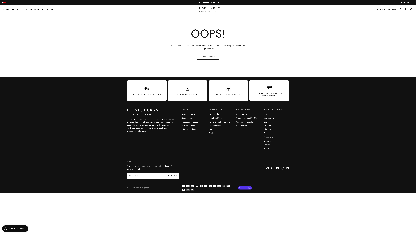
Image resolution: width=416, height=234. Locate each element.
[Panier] (411, 9)
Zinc (265, 114)
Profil (211, 133)
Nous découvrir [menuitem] (36, 9)
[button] (400, 9)
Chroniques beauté (244, 121)
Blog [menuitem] (25, 9)
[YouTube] (277, 168)
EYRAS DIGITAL (145, 188)
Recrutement (241, 125)
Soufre (266, 148)
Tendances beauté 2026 (246, 118)
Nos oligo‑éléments (273, 110)
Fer (265, 133)
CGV (211, 129)
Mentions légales (216, 118)
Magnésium (269, 118)
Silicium (267, 140)
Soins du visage (188, 114)
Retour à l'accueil (208, 57)
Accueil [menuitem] (6, 9)
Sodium (267, 144)
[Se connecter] (406, 9)
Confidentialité (215, 125)
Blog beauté (241, 114)
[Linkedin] (287, 168)
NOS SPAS (392, 9)
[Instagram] (272, 168)
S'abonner (172, 176)
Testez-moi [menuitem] (50, 9)
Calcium (267, 125)
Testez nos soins (188, 125)
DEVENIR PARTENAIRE (404, 2)
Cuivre (266, 121)
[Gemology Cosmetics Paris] (143, 112)
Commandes (214, 114)
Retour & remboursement (219, 121)
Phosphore (268, 137)
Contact (381, 9)
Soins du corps (188, 118)
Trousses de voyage (190, 121)
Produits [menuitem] (16, 9)
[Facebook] (267, 168)
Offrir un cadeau (189, 129)
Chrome (267, 129)
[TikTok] (282, 168)
